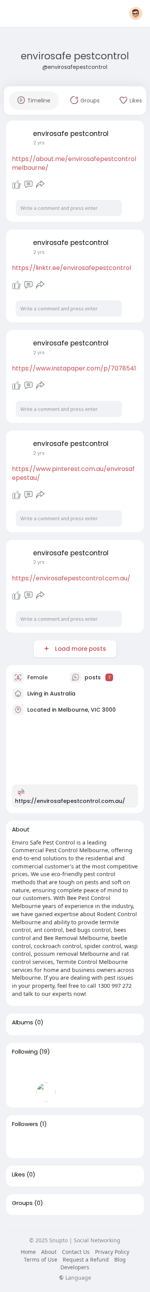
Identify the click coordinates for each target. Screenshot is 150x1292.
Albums (22, 1022)
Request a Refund (86, 1259)
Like (17, 184)
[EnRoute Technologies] (120, 1070)
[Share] (40, 184)
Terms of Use (40, 1259)
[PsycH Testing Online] (21, 1070)
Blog (120, 1259)
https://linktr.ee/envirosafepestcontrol (71, 267)
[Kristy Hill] (21, 1092)
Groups (22, 1203)
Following (25, 1052)
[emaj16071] (46, 1092)
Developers (74, 1267)
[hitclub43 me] (46, 1070)
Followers (25, 1124)
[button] (136, 13)
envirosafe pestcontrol (75, 56)
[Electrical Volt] (95, 1070)
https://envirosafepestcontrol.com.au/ (71, 578)
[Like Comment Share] (29, 184)
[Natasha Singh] (21, 1142)
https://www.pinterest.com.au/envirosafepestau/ (73, 473)
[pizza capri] (70, 1070)
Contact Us (76, 1251)
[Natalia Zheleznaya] (70, 1092)
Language (77, 1277)
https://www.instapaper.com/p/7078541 (74, 368)
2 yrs (39, 142)
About (49, 1251)
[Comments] (28, 184)
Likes (18, 1174)
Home (28, 1251)
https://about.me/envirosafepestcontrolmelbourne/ (74, 163)
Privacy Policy (112, 1251)
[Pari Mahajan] (95, 1092)
